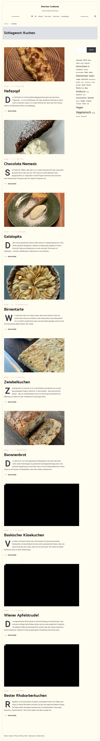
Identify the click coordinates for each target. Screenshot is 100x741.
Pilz (83, 88)
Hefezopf (12, 91)
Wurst (93, 113)
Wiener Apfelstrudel (21, 615)
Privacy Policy (18, 736)
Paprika (88, 85)
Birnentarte (14, 309)
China (78, 63)
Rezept (40, 16)
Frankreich (79, 70)
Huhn (86, 72)
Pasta (78, 88)
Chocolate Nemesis (20, 164)
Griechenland (80, 72)
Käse (82, 82)
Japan (78, 79)
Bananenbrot (15, 455)
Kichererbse (92, 79)
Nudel (83, 85)
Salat (87, 92)
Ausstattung (65, 16)
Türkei (84, 104)
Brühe (89, 60)
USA (88, 104)
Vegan (79, 107)
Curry (82, 63)
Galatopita (13, 237)
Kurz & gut (48, 16)
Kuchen (78, 82)
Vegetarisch (83, 112)
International (82, 76)
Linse (93, 82)
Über (25, 736)
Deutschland (81, 66)
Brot (85, 60)
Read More (12, 111)
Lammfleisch (88, 82)
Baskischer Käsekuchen (24, 535)
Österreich (84, 116)
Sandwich (79, 94)
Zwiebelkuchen (17, 382)
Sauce (84, 94)
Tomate (78, 104)
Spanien (91, 98)
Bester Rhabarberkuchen (25, 695)
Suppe (82, 101)
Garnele (86, 69)
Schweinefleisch (81, 98)
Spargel (78, 101)
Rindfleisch (81, 91)
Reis (86, 88)
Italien (91, 76)
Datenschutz (40, 736)
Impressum (32, 736)
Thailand (88, 101)
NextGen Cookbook (50, 6)
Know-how (56, 16)
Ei (88, 67)
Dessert (87, 63)
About (6, 736)
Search (91, 50)
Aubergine (79, 60)
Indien (91, 72)
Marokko (78, 85)
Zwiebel (78, 116)
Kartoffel (84, 79)
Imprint (11, 736)
